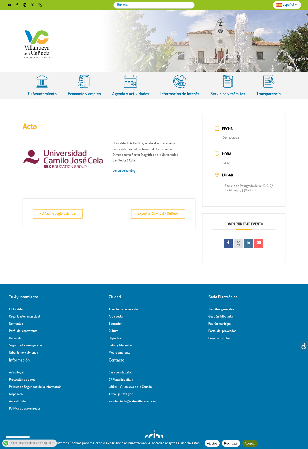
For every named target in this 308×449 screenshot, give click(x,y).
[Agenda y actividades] (130, 85)
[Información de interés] (180, 85)
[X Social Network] (238, 243)
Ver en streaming (124, 171)
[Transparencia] (268, 85)
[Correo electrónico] (258, 243)
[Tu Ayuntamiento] (42, 85)
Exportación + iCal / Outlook (158, 214)
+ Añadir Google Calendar (57, 214)
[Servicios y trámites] (228, 85)
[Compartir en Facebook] (228, 243)
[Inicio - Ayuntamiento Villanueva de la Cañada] (154, 431)
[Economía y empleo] (84, 85)
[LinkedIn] (248, 243)
